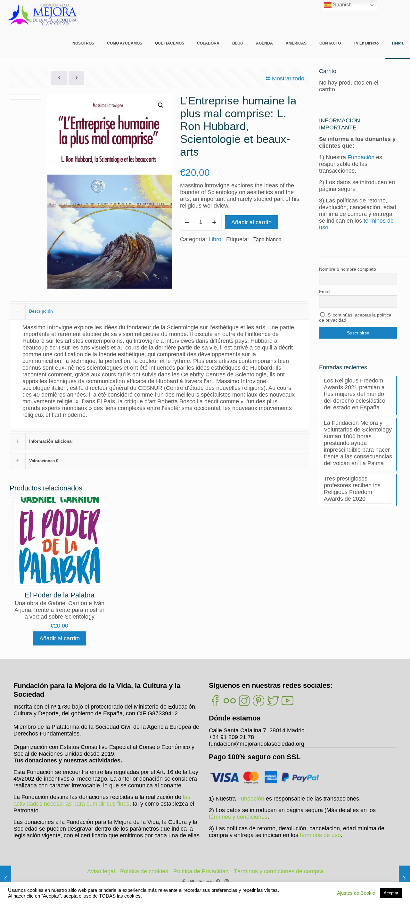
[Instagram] (226, 881)
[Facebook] (183, 881)
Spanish (342, 4)
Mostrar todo (288, 78)
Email (324, 291)
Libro (215, 239)
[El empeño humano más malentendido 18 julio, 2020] (5, 878)
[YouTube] (200, 881)
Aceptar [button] (391, 893)
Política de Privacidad (201, 871)
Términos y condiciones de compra (278, 871)
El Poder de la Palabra (59, 595)
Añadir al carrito (251, 222)
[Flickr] (209, 881)
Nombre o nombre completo (347, 269)
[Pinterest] (218, 881)
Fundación (361, 157)
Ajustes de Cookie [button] (356, 893)
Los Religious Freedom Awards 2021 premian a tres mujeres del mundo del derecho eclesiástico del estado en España (354, 394)
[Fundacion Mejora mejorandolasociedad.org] (42, 14)
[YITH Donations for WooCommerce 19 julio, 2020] (404, 878)
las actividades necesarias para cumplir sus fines (101, 800)
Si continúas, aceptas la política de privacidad (355, 317)
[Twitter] (192, 881)
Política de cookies (144, 871)
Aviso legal (101, 871)
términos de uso (320, 835)
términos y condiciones (238, 817)
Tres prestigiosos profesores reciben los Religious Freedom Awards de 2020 (352, 488)
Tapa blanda (267, 239)
